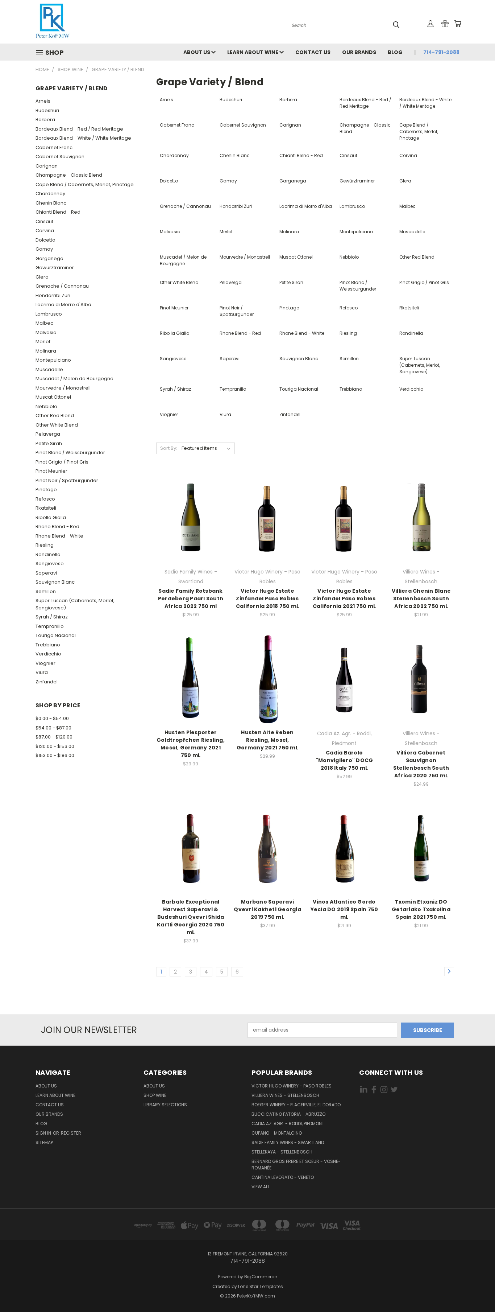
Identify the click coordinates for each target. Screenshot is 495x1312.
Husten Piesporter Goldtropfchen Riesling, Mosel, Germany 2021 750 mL (191, 744)
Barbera (45, 119)
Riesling (45, 545)
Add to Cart (190, 530)
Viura (42, 672)
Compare (188, 517)
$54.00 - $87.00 (53, 727)
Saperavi (46, 572)
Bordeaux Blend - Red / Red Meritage (79, 129)
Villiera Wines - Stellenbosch (285, 1095)
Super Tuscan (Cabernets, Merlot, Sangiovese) (75, 604)
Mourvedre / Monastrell (63, 387)
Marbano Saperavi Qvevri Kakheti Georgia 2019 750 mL (267, 909)
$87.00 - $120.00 (54, 736)
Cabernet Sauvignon (60, 156)
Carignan (47, 166)
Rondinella (48, 554)
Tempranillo (50, 626)
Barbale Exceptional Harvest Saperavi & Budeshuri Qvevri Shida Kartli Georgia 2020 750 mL (190, 917)
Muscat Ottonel (53, 397)
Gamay (44, 249)
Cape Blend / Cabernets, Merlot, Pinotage (85, 184)
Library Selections (165, 1105)
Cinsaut (44, 221)
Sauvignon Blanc (55, 582)
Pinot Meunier (51, 471)
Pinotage (46, 489)
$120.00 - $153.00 (55, 746)
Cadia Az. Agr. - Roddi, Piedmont (287, 1123)
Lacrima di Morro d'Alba (63, 304)
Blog (395, 52)
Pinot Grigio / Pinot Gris (62, 461)
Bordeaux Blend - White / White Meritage (83, 138)
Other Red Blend (55, 415)
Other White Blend (57, 424)
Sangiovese (50, 563)
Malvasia (46, 332)
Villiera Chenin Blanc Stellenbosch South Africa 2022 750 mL (421, 598)
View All (260, 1187)
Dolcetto (45, 240)
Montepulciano (53, 360)
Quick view (190, 502)
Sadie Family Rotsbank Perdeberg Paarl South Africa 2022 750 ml (190, 598)
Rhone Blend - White (59, 535)
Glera (42, 276)
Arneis (43, 101)
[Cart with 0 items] (457, 23)
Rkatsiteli (46, 508)
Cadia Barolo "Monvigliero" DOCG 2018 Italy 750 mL (344, 760)
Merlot (43, 341)
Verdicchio (48, 653)
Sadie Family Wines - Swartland (287, 1142)
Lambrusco (49, 313)
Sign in (44, 1133)
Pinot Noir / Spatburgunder (67, 480)
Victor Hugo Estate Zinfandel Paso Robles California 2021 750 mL (344, 598)
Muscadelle (49, 369)
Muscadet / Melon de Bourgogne (74, 378)
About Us (197, 52)
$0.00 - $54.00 (52, 718)
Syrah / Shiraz (52, 616)
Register (71, 1133)
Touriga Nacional (56, 635)
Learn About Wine (253, 52)
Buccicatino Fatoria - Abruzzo (288, 1114)
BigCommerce (260, 1277)
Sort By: (168, 448)
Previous (476, 1289)
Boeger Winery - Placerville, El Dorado (296, 1105)
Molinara (46, 350)
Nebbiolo (46, 406)
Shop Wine (154, 1095)
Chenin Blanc (51, 203)
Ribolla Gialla (51, 517)
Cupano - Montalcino (276, 1133)
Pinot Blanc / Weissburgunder (70, 452)
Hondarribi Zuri (53, 295)
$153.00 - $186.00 (55, 755)
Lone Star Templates (260, 1286)
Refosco (45, 498)
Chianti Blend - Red (58, 212)
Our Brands (359, 52)
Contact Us (312, 52)
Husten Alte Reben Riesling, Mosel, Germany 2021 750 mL (267, 740)
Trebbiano (48, 644)
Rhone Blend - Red (57, 526)
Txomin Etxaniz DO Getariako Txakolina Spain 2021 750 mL (421, 909)
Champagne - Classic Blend (69, 175)
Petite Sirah (49, 443)
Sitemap (44, 1142)
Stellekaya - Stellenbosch (281, 1152)
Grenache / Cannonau (62, 286)
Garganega (49, 258)
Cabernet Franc (54, 147)
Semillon (46, 591)
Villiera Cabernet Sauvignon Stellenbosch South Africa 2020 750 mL (421, 764)
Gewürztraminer (55, 267)
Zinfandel (47, 681)
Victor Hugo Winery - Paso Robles (291, 1086)
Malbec (44, 323)
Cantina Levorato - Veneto (282, 1177)
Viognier (45, 663)
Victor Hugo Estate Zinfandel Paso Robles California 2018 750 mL (267, 598)
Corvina (45, 230)
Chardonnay (50, 193)
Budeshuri (47, 110)
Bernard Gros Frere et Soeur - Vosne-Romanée (296, 1164)
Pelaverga (48, 434)
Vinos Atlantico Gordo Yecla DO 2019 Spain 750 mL (344, 909)
